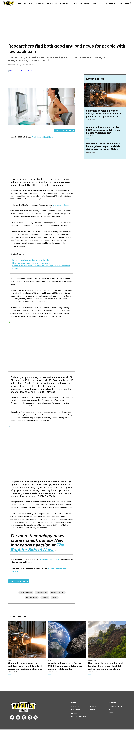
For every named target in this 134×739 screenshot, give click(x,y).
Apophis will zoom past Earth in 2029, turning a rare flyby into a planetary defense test (103, 130)
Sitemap (74, 713)
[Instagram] (18, 717)
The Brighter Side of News (42, 137)
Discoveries (40, 3)
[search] (131, 3)
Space (95, 3)
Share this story (63, 130)
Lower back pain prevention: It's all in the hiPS (31, 260)
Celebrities (111, 3)
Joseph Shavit (91, 119)
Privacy (93, 706)
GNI (120, 3)
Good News (28, 3)
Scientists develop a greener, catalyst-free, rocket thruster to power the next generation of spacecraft (103, 113)
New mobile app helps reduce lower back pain (31, 263)
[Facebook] (12, 717)
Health (75, 3)
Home (19, 3)
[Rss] (36, 717)
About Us (75, 706)
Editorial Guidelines (78, 716)
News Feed (75, 710)
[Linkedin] (24, 717)
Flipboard (112, 712)
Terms (92, 710)
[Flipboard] (30, 717)
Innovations (52, 3)
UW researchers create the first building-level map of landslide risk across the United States (103, 146)
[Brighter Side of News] (8, 3)
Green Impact (85, 3)
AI (102, 3)
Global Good (64, 3)
